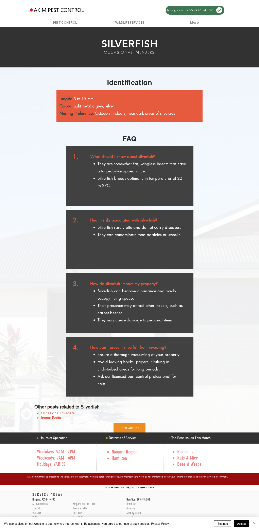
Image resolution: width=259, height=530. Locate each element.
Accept (241, 524)
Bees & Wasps (189, 464)
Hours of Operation (53, 438)
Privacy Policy (160, 524)
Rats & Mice (187, 458)
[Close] (254, 523)
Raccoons (185, 451)
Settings (223, 524)
